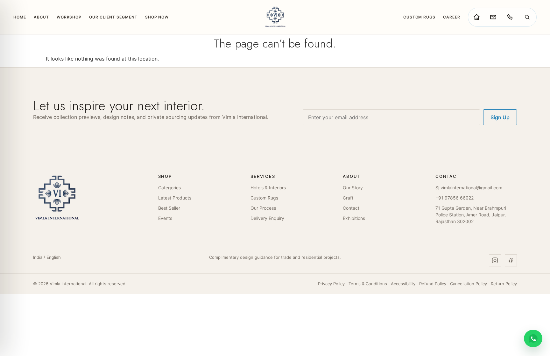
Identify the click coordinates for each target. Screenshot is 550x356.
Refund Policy (432, 283)
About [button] (351, 176)
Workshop (69, 17)
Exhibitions (354, 218)
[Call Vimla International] (510, 17)
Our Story (353, 187)
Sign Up (500, 117)
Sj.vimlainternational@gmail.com (468, 187)
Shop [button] (165, 176)
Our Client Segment (113, 17)
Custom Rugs (419, 17)
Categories (169, 187)
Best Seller (169, 208)
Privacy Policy (331, 283)
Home (19, 17)
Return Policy (504, 283)
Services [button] (262, 176)
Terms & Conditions (368, 283)
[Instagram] (495, 260)
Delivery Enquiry (267, 218)
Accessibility (403, 283)
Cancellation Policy (468, 283)
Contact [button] (447, 176)
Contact (351, 208)
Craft (348, 197)
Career (451, 17)
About (41, 17)
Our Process (263, 208)
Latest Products (174, 197)
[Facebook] (511, 260)
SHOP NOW (157, 17)
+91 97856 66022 (454, 197)
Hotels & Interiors (268, 187)
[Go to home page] (476, 17)
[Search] (527, 17)
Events (165, 218)
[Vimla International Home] (275, 17)
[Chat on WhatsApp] (533, 338)
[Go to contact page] (493, 17)
